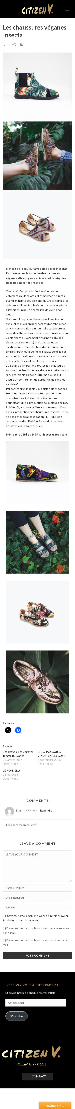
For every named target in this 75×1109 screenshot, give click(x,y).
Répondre (46, 810)
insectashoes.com (55, 434)
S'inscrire (16, 1016)
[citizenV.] (38, 9)
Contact (38, 1076)
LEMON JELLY (12, 770)
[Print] (23, 44)
